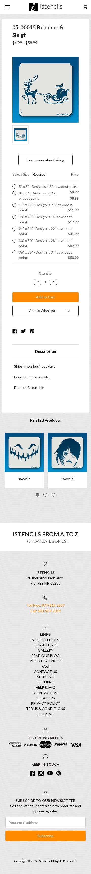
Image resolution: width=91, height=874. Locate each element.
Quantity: (45, 273)
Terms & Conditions (45, 708)
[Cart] (85, 6)
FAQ (45, 666)
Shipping (45, 677)
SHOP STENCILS (45, 640)
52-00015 (24, 479)
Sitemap (45, 714)
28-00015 (67, 479)
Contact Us (45, 671)
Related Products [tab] (45, 420)
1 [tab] (37, 495)
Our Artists (45, 645)
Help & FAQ (45, 687)
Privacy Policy (45, 703)
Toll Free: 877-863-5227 (46, 605)
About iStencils (45, 661)
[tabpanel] (24, 460)
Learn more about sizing (45, 160)
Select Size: (45, 174)
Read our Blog (45, 655)
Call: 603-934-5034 (45, 610)
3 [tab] (53, 495)
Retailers (45, 698)
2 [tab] (45, 495)
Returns (45, 682)
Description (45, 351)
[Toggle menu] (7, 7)
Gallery (45, 650)
